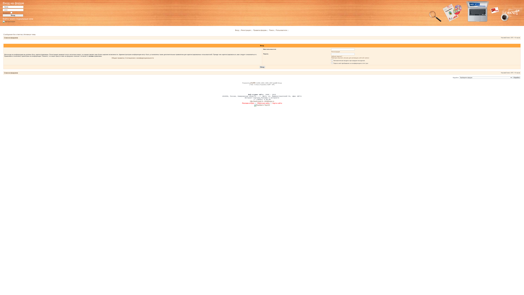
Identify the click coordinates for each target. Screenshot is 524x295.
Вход (237, 30)
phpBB (252, 83)
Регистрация (246, 30)
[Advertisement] (262, 89)
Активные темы (30, 35)
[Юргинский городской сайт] (480, 22)
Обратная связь (263, 103)
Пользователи (281, 30)
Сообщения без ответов (12, 35)
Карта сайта (277, 103)
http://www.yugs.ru (256, 101)
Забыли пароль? (336, 56)
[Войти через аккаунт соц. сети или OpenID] (9, 21)
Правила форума (260, 30)
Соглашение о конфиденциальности (139, 58)
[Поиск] (435, 22)
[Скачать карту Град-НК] (453, 22)
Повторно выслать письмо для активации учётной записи (350, 58)
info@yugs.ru (269, 101)
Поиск (271, 30)
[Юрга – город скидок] (496, 22)
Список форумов (11, 38)
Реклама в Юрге (248, 103)
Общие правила (118, 58)
